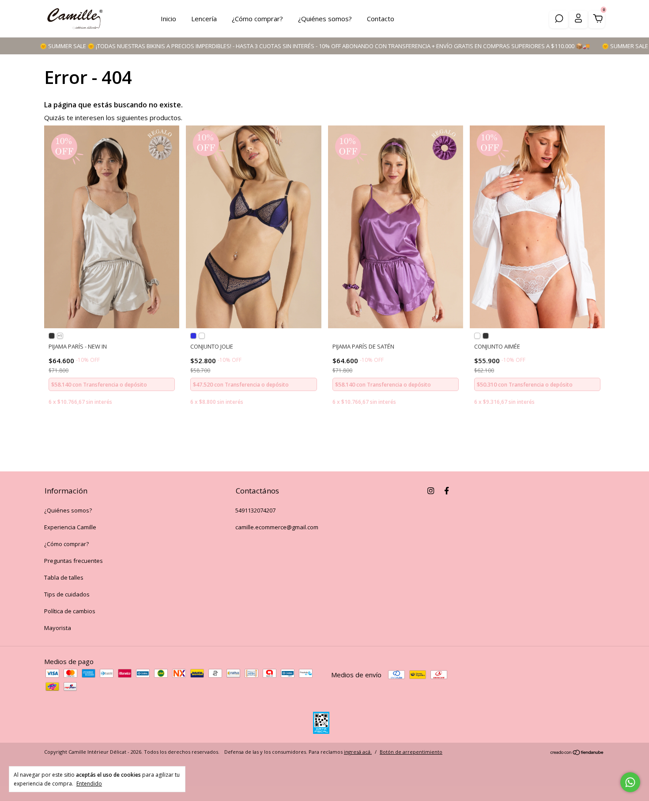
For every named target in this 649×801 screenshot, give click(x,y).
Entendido (89, 783)
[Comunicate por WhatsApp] (630, 782)
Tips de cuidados (67, 594)
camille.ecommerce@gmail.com (276, 527)
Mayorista (57, 628)
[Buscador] (559, 19)
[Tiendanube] (577, 752)
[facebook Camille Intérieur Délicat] (446, 490)
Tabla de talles (63, 577)
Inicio (168, 18)
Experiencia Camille (70, 527)
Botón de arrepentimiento (411, 751)
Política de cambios (69, 611)
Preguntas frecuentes (73, 561)
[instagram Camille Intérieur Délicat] (430, 490)
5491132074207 (255, 510)
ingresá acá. (358, 751)
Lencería (204, 18)
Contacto (380, 18)
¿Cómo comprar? (257, 18)
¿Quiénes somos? (325, 18)
